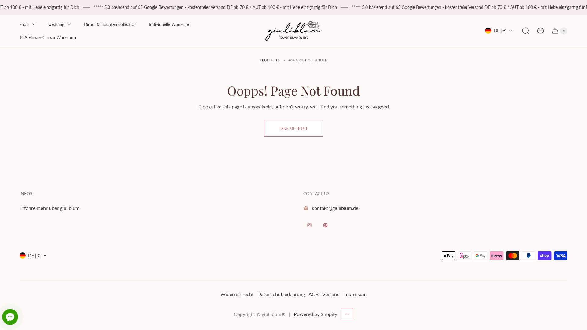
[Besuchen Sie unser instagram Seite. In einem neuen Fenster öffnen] (309, 225)
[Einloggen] (540, 31)
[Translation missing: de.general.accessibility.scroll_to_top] (347, 314)
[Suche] (526, 31)
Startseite (269, 60)
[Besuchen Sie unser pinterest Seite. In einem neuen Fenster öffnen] (325, 225)
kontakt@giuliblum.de (335, 208)
